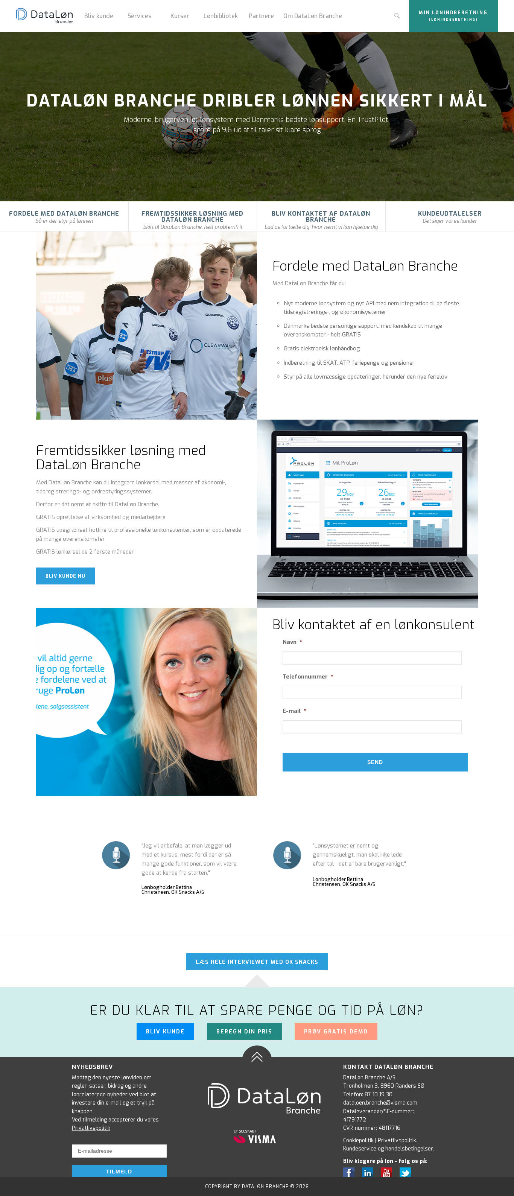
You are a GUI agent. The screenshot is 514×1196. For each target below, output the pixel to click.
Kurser (179, 16)
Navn (292, 642)
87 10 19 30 (378, 1094)
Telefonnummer (308, 676)
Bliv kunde (98, 16)
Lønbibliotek (221, 16)
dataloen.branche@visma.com (380, 1102)
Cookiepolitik (358, 1140)
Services (139, 16)
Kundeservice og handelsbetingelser (388, 1148)
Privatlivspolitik (91, 1128)
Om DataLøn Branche (312, 16)
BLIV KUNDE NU (65, 576)
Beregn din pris (244, 1031)
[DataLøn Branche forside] (47, 16)
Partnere (261, 16)
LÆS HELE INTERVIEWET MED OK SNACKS (257, 962)
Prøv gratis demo (336, 1031)
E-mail (294, 711)
